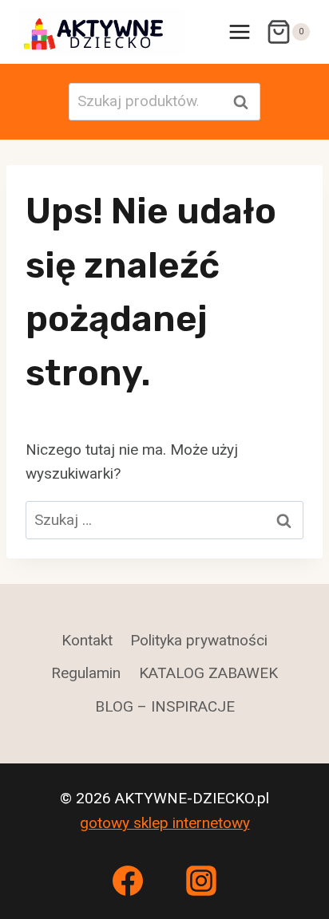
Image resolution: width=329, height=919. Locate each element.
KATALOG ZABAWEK (208, 673)
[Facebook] (127, 880)
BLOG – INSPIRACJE (165, 706)
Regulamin (86, 673)
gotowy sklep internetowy (165, 823)
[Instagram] (201, 880)
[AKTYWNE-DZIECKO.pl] (101, 32)
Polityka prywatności (199, 640)
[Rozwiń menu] (239, 31)
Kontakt (87, 640)
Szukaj (245, 102)
